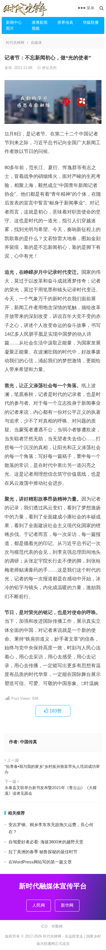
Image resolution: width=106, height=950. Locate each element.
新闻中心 (14, 22)
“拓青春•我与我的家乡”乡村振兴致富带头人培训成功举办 (52, 769)
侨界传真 (65, 22)
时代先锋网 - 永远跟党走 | (64, 936)
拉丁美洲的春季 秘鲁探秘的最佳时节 (42, 851)
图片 (10, 28)
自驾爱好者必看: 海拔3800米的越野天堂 (45, 841)
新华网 (67, 905)
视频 (36, 28)
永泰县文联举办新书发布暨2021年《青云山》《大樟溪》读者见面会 (51, 790)
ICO (44, 926)
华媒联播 (91, 22)
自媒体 (36, 42)
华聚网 (56, 926)
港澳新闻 (39, 22)
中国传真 (28, 741)
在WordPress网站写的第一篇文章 (40, 861)
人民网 (38, 905)
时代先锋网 (15, 42)
